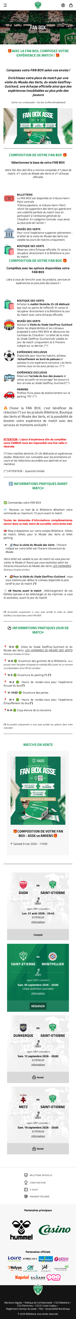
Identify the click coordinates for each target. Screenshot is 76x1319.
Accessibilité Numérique (57, 1308)
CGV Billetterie (61, 1302)
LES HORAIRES (62, 566)
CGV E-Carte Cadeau (46, 1305)
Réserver (38, 1006)
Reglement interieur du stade (21, 1308)
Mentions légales (13, 1302)
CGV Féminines (25, 1305)
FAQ (41, 1308)
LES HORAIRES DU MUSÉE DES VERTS (48, 650)
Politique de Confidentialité (38, 1302)
